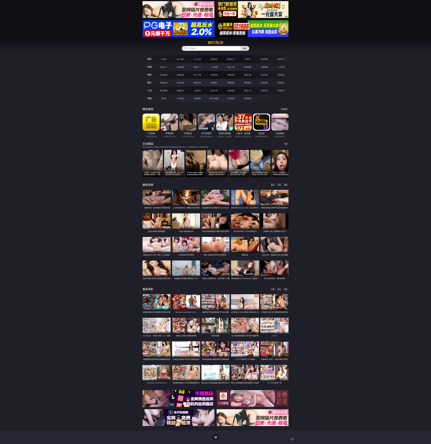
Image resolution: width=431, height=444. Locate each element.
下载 (285, 144)
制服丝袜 (230, 75)
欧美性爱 (214, 75)
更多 (285, 185)
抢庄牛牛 (281, 59)
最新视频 (148, 185)
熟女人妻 (230, 67)
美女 (272, 185)
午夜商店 (180, 98)
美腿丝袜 (230, 82)
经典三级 (247, 75)
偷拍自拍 (180, 75)
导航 (149, 98)
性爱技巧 (281, 90)
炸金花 (247, 59)
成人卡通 (197, 75)
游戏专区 (214, 59)
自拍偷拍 (180, 67)
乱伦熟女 (264, 75)
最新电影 (148, 289)
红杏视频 (230, 98)
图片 (149, 82)
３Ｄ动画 (214, 67)
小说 (149, 90)
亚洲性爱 (163, 75)
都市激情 (163, 90)
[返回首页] (292, 439)
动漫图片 (214, 82)
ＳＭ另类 (281, 67)
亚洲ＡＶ (163, 67)
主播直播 (264, 67)
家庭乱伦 (180, 90)
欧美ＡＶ (197, 67)
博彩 (149, 59)
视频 (149, 66)
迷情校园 (230, 90)
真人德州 (180, 59)
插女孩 (163, 98)
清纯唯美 (247, 82)
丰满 (272, 289)
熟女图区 (264, 82)
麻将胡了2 (231, 59)
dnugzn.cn (215, 42)
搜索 (244, 48)
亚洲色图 (180, 82)
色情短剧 (247, 98)
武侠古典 (214, 90)
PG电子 (164, 59)
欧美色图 (197, 82)
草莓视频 (197, 98)
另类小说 (247, 90)
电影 (149, 74)
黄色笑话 (264, 90)
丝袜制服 (247, 67)
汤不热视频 (214, 98)
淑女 (279, 289)
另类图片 (281, 82)
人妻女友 (197, 90)
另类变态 (281, 75)
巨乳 (279, 185)
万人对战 (197, 59)
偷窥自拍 (163, 82)
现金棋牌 (264, 59)
